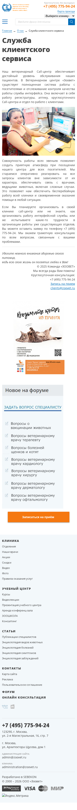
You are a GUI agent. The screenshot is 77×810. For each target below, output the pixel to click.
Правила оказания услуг (17, 578)
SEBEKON (30, 777)
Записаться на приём (38, 517)
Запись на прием (63, 284)
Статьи (9, 631)
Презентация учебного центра (21, 605)
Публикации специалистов (19, 637)
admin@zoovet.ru (14, 757)
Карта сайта (9, 674)
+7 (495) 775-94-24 (59, 6)
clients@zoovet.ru (63, 288)
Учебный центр (16, 589)
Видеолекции (10, 600)
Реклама (7, 679)
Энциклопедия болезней (17, 647)
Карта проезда (66, 11)
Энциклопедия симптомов (19, 653)
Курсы (6, 594)
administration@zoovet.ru (20, 767)
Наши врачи (10, 552)
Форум (8, 692)
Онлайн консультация (24, 697)
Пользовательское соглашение (22, 685)
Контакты (11, 668)
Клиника (10, 541)
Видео (6, 568)
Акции (6, 557)
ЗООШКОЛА (10, 616)
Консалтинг (9, 621)
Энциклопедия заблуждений (20, 658)
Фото (5, 573)
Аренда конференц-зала (17, 610)
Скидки (6, 562)
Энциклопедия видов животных (22, 642)
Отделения (9, 546)
